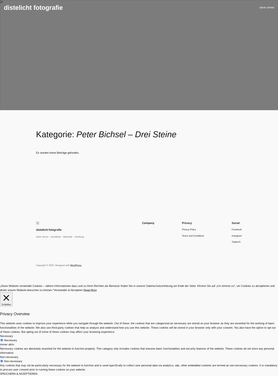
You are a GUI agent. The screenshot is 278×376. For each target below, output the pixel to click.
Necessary (10, 340)
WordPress (75, 265)
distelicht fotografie (33, 7)
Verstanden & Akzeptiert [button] (68, 290)
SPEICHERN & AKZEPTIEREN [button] (18, 373)
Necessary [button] (6, 336)
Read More (90, 290)
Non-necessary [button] (9, 357)
